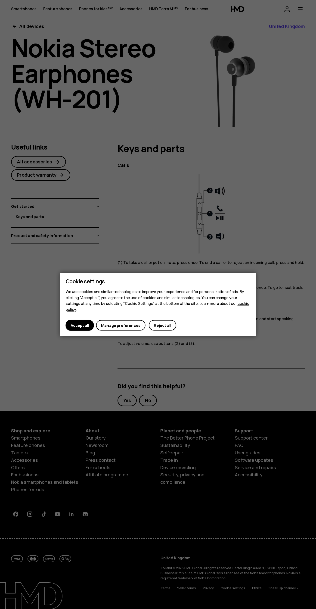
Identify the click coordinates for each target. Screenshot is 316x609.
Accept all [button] (80, 325)
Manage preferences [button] (120, 325)
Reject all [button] (162, 325)
